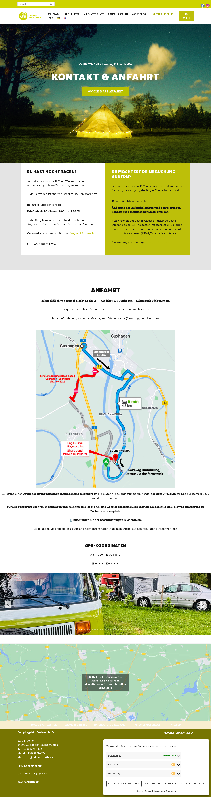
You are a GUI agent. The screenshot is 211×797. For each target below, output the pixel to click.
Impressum (171, 791)
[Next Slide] (203, 604)
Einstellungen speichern (185, 783)
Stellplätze (72, 14)
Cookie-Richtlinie (75, 724)
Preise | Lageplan (118, 14)
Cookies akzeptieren (124, 783)
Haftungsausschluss (146, 724)
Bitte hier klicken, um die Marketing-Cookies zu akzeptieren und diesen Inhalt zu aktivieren (105, 682)
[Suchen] (51, 4)
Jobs (50, 18)
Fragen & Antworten (82, 233)
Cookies (140, 791)
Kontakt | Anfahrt (163, 14)
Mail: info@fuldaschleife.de (35, 757)
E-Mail (186, 16)
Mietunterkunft (94, 14)
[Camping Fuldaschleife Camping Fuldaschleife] (29, 16)
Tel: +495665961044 (29, 749)
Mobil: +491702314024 (31, 753)
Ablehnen (152, 783)
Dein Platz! (53, 14)
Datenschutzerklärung (155, 791)
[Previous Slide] (8, 604)
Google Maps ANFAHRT (105, 91)
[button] (147, 14)
